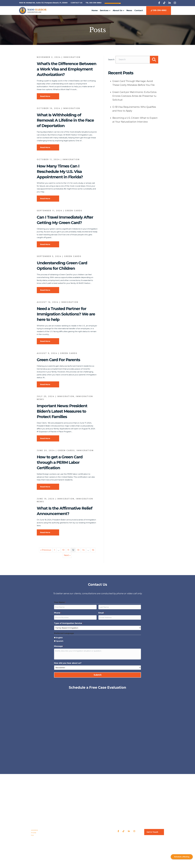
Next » (67, 555)
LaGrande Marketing (115, 845)
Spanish (59, 641)
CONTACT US (76, 3)
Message (59, 646)
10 (63, 550)
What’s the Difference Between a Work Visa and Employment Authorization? (66, 69)
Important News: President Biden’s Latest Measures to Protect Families (62, 411)
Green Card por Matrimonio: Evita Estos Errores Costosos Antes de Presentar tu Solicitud (134, 96)
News (129, 10)
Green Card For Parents (58, 359)
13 (78, 550)
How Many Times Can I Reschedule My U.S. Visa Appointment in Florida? (60, 171)
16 (93, 550)
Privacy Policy (90, 845)
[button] (154, 59)
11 (68, 550)
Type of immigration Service (68, 623)
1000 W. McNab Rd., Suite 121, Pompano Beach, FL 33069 (43, 3)
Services (104, 10)
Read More (45, 96)
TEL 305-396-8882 (93, 3)
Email (101, 613)
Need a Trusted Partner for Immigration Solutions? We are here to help (66, 314)
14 (83, 550)
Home (95, 10)
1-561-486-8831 (43, 835)
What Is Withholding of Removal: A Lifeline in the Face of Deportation (65, 120)
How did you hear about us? (67, 663)
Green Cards (73, 211)
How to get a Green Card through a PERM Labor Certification (59, 462)
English (59, 638)
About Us (117, 10)
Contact (138, 10)
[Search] (175, 10)
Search (111, 59)
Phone (57, 613)
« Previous (45, 550)
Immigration (71, 57)
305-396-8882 (159, 10)
